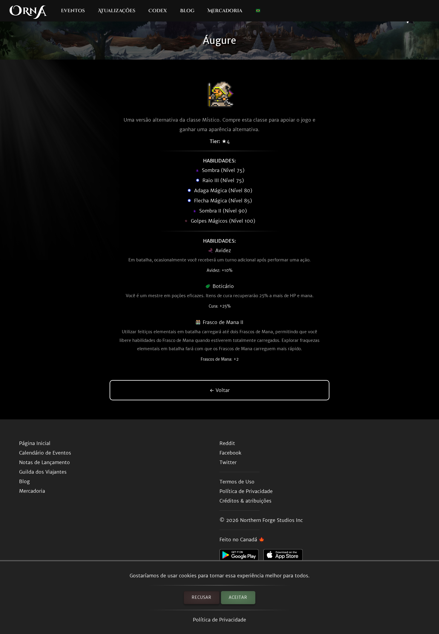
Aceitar (238, 597)
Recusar (201, 597)
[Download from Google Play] (241, 556)
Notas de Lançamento (44, 462)
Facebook (230, 453)
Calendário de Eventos (45, 453)
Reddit (227, 443)
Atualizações (116, 10)
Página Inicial (34, 443)
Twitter (228, 462)
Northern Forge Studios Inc (271, 520)
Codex (157, 10)
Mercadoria (225, 10)
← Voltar (220, 390)
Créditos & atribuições (245, 501)
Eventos (73, 10)
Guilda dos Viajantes (43, 472)
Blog (187, 10)
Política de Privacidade (219, 620)
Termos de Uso (237, 482)
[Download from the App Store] (285, 556)
